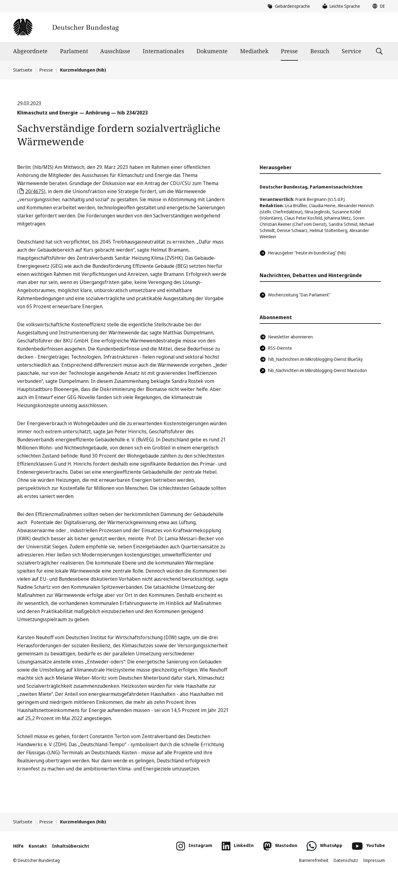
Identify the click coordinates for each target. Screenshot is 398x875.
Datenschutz (346, 860)
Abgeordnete (30, 51)
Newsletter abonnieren (290, 337)
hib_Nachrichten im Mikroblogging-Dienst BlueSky (315, 359)
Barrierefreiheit (314, 860)
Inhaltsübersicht (70, 846)
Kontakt (38, 846)
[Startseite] (65, 27)
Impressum (374, 860)
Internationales (163, 51)
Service (351, 51)
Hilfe (18, 846)
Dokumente (212, 51)
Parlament (74, 51)
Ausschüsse (115, 51)
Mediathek (254, 51)
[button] (377, 6)
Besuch (319, 51)
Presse (289, 51)
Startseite (22, 70)
